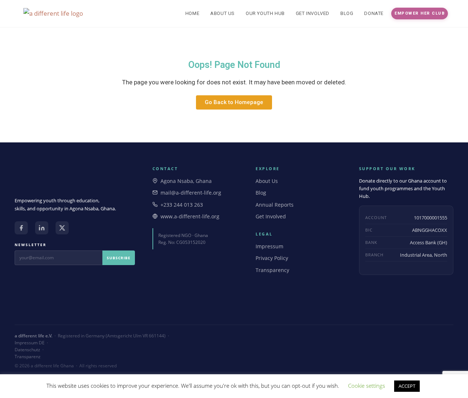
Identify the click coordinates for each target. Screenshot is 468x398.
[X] (62, 227)
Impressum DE (30, 343)
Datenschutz (27, 350)
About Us (267, 180)
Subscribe (119, 257)
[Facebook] (21, 227)
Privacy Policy (272, 258)
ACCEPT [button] (407, 386)
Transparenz (28, 356)
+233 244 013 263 (182, 204)
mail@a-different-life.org (191, 192)
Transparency (272, 270)
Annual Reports (275, 204)
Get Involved (271, 216)
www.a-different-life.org (190, 216)
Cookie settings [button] (366, 385)
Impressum (269, 246)
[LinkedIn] (41, 227)
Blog (261, 192)
